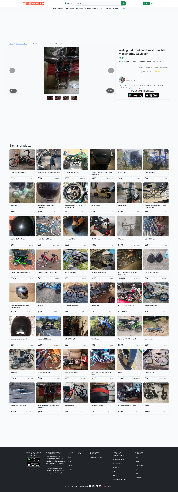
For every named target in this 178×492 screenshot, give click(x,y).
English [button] (108, 486)
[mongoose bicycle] (156, 292)
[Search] (123, 3)
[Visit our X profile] (93, 486)
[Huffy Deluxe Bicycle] (48, 226)
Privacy (137, 469)
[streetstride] (156, 326)
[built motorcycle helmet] (22, 326)
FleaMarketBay (83, 486)
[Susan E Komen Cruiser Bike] (48, 259)
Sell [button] (147, 3)
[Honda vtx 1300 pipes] (22, 392)
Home (11, 44)
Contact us (138, 477)
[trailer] (129, 359)
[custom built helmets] (22, 226)
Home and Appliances (91, 8)
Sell (69, 457)
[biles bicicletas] (156, 226)
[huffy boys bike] (156, 159)
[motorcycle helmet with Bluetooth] (48, 192)
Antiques (108, 8)
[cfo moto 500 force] (48, 326)
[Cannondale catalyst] (75, 292)
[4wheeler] (22, 359)
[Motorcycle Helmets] (75, 359)
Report (158, 71)
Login (153, 3)
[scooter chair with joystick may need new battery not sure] (102, 159)
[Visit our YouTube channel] (90, 486)
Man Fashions (70, 8)
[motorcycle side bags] (156, 259)
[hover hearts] (102, 192)
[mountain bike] (75, 392)
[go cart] (48, 292)
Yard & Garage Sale (119, 479)
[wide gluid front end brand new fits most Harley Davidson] (48, 392)
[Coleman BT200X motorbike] (129, 326)
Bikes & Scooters (21, 44)
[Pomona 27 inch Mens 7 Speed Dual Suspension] (156, 192)
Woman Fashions (58, 8)
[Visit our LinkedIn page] (99, 486)
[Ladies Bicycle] (156, 359)
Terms (137, 473)
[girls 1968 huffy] (75, 326)
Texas (148, 67)
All (124, 8)
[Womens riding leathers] (102, 259)
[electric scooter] (102, 226)
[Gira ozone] (129, 226)
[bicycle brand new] (48, 359)
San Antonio (154, 67)
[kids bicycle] (102, 326)
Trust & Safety (139, 465)
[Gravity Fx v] (129, 192)
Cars (102, 8)
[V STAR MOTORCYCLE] (129, 292)
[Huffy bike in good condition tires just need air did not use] (102, 359)
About (70, 461)
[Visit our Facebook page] (96, 486)
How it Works (139, 461)
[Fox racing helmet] (102, 392)
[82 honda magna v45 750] (129, 392)
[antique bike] (102, 292)
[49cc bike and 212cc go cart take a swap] (129, 259)
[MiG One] (22, 192)
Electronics (79, 8)
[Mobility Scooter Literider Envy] (22, 259)
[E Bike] (156, 392)
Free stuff (116, 8)
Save (166, 71)
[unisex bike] (129, 159)
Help (136, 457)
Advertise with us (96, 457)
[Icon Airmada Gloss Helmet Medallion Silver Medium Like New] (22, 292)
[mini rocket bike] (75, 226)
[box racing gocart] (75, 259)
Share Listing (148, 71)
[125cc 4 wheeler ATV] (75, 159)
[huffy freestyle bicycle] (22, 159)
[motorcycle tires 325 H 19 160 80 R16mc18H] (75, 192)
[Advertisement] (89, 26)
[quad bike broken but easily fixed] (48, 159)
